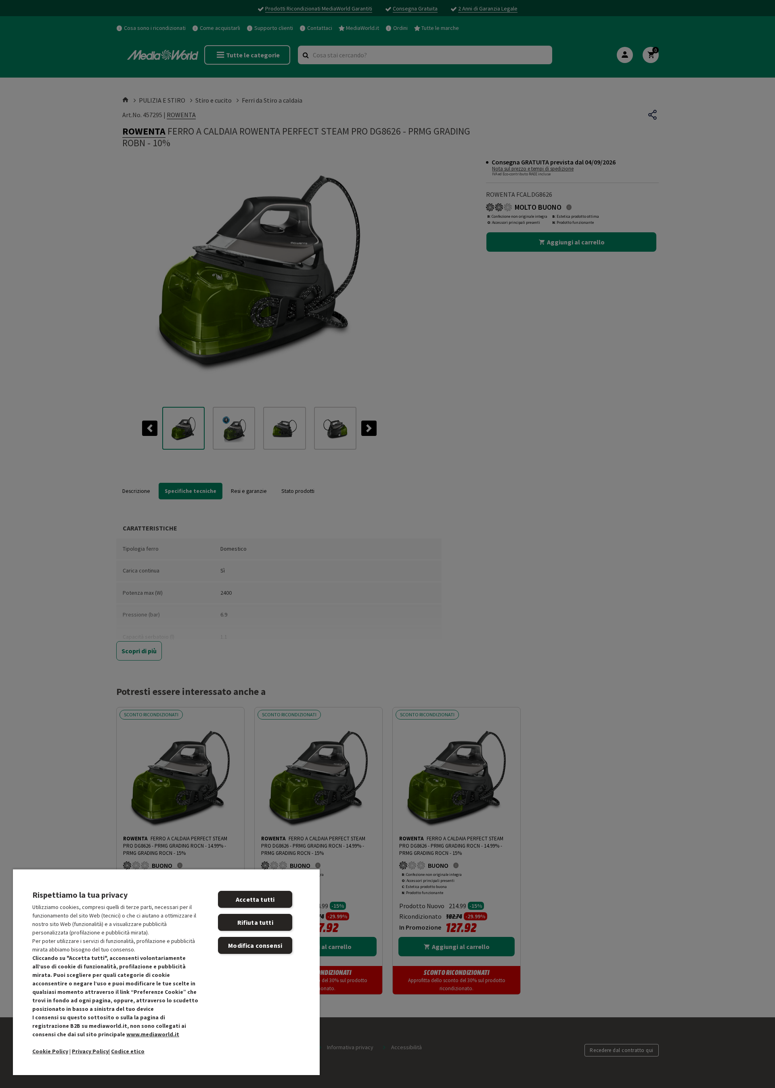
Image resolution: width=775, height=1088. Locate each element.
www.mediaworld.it (152, 1034)
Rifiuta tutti (255, 922)
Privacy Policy (90, 1051)
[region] (166, 972)
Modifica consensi (255, 945)
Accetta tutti (255, 899)
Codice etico (128, 1051)
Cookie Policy (50, 1051)
